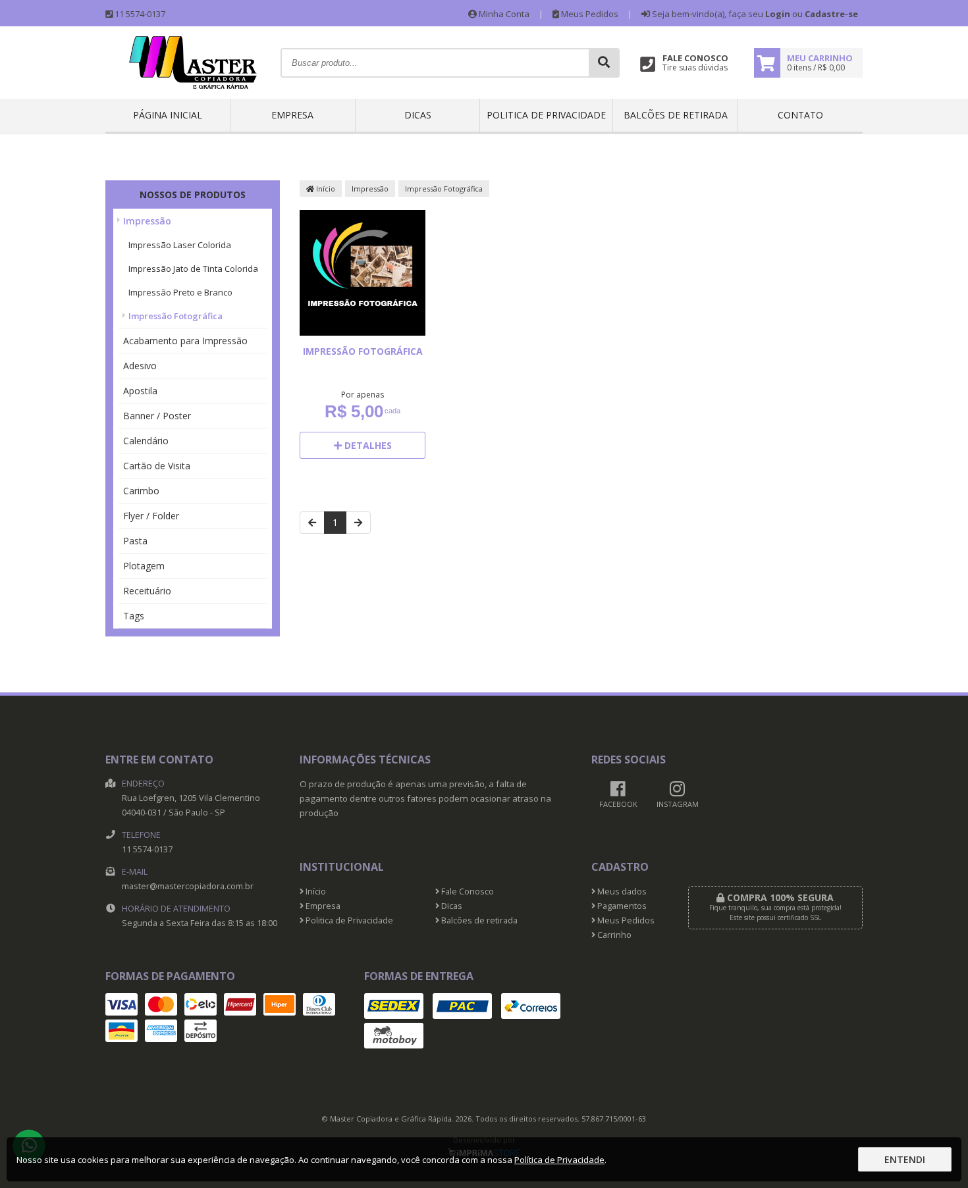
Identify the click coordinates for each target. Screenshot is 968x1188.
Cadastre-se (831, 14)
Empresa (292, 115)
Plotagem (144, 565)
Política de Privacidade (559, 1160)
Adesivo (140, 365)
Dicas (417, 115)
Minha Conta (503, 14)
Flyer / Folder (151, 515)
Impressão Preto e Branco (180, 292)
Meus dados (621, 891)
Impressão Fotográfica (175, 316)
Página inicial (167, 115)
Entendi (904, 1159)
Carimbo (141, 490)
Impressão (147, 221)
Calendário (146, 440)
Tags (133, 615)
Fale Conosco (466, 891)
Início (324, 189)
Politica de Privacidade (546, 115)
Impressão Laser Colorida (179, 245)
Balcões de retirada (676, 115)
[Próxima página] (358, 522)
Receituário (147, 590)
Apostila (140, 390)
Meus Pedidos (588, 14)
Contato (800, 115)
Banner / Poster (157, 415)
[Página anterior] (312, 522)
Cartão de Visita (156, 465)
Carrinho (613, 935)
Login (777, 14)
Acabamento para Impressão (185, 340)
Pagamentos (621, 906)
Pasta (135, 540)
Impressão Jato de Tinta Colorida (193, 268)
